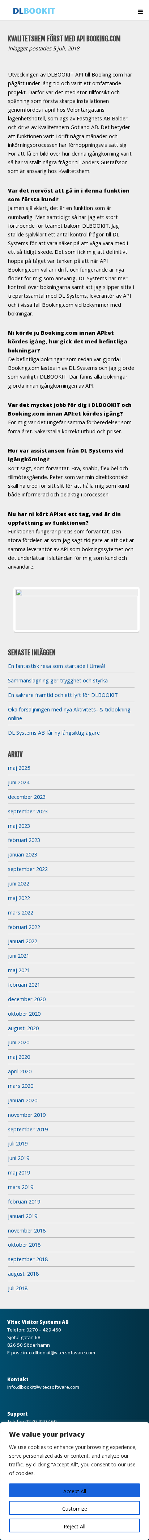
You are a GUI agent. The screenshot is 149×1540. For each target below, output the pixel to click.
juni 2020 (18, 1042)
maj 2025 (19, 767)
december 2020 (27, 999)
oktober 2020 (24, 1013)
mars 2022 (20, 912)
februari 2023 (24, 839)
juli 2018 (17, 1288)
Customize (74, 1508)
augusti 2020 (23, 1028)
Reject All (74, 1526)
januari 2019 (22, 1215)
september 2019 (28, 1129)
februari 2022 (24, 926)
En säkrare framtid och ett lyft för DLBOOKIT (63, 694)
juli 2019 (17, 1143)
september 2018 (28, 1259)
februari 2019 (24, 1201)
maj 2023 (19, 825)
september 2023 (28, 811)
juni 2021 (18, 955)
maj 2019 (19, 1172)
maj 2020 (19, 1056)
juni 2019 (18, 1157)
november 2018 (27, 1230)
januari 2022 (22, 941)
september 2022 (28, 868)
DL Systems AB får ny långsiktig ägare (54, 732)
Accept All (74, 1491)
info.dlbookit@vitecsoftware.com (59, 1352)
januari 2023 (22, 854)
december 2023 (27, 796)
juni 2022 (18, 883)
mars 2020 (20, 1085)
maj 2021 (19, 970)
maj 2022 (19, 897)
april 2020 (19, 1071)
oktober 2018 (24, 1244)
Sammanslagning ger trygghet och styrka (58, 680)
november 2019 (27, 1114)
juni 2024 (18, 782)
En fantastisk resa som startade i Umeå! (56, 665)
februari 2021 (24, 984)
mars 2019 (20, 1186)
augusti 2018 (23, 1273)
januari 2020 (22, 1100)
